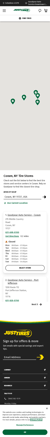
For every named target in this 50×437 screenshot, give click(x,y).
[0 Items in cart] (46, 11)
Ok (25, 432)
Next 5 (35, 304)
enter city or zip (10, 192)
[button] (38, 95)
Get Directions (12, 236)
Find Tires (26, 18)
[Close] (47, 408)
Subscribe (40, 357)
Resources (8, 386)
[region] (25, 421)
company (7, 370)
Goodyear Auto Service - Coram (24, 215)
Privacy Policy (36, 420)
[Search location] (44, 197)
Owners (7, 378)
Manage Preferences (24, 425)
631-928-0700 (12, 300)
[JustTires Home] (21, 10)
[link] (36, 3)
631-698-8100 (12, 232)
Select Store (25, 268)
